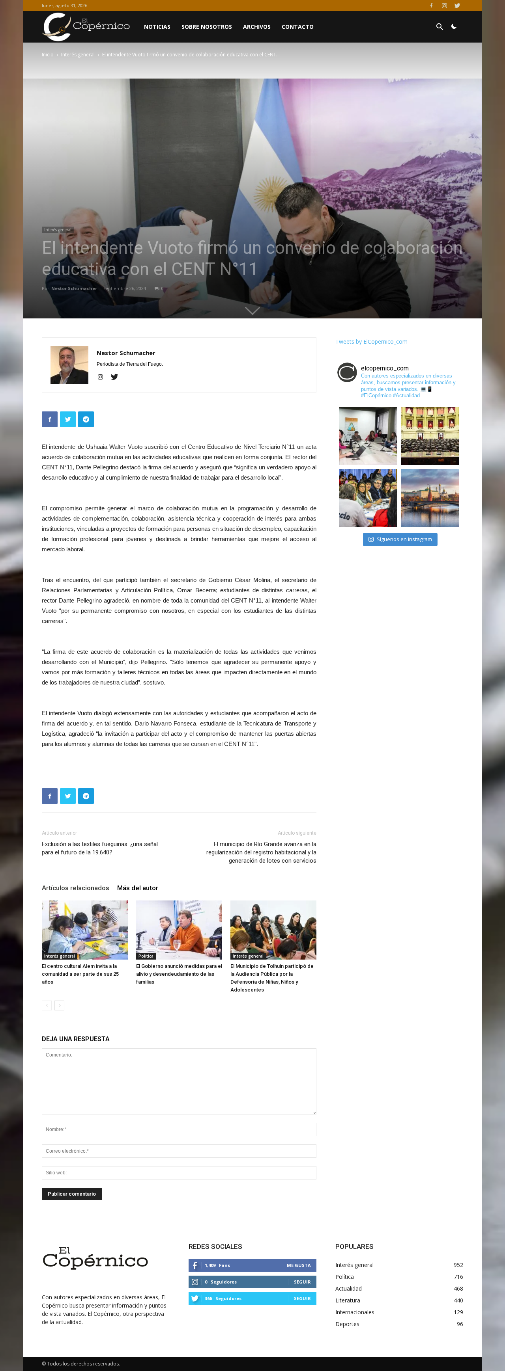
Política (145, 956)
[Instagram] (444, 5)
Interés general (78, 54)
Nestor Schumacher (74, 288)
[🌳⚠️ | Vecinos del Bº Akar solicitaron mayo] (368, 436)
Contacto (298, 26)
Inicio (48, 54)
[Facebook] (431, 5)
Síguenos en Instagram (404, 539)
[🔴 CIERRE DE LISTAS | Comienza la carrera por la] (430, 436)
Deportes (347, 1324)
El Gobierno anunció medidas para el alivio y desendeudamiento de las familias (179, 974)
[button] (439, 28)
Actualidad (348, 1288)
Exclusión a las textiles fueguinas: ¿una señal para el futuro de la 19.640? (100, 848)
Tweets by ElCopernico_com (371, 341)
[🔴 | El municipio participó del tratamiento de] (368, 498)
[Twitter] (457, 5)
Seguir (302, 1282)
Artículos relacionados (75, 888)
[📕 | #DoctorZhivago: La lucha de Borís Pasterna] (430, 498)
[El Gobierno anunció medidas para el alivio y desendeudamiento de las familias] (179, 930)
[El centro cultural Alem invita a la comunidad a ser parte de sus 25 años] (85, 930)
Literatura (347, 1300)
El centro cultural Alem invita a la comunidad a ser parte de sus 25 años (80, 974)
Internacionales (354, 1312)
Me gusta (299, 1265)
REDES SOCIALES (215, 1246)
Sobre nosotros (206, 26)
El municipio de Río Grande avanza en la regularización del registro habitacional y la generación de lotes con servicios (261, 852)
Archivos (257, 26)
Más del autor (137, 888)
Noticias (157, 26)
